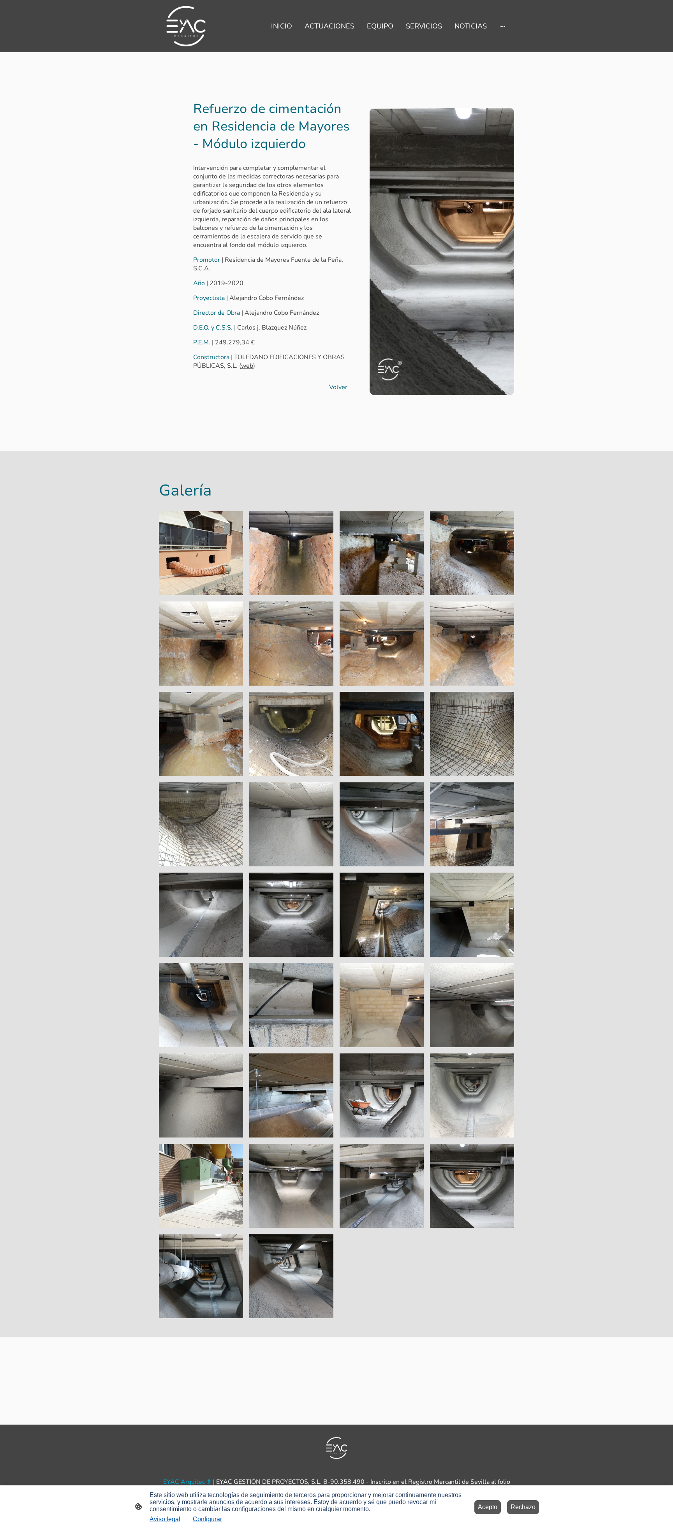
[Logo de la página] (186, 26)
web (247, 366)
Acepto (487, 1507)
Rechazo (523, 1507)
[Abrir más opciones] (503, 26)
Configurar (207, 1519)
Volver (338, 387)
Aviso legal (165, 1519)
